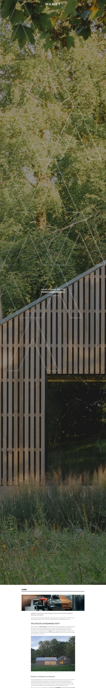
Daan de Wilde (56, 295)
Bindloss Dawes (43, 626)
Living (24, 589)
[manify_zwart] (53, 4)
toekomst (50, 631)
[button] (22, 4)
